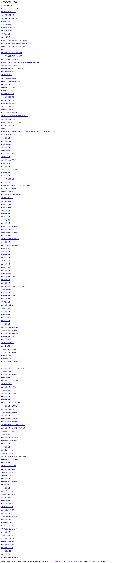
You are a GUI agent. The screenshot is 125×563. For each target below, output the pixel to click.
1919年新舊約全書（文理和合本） (11, 374)
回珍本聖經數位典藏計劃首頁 (9, 557)
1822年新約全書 (5, 34)
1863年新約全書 (5, 147)
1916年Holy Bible (6, 365)
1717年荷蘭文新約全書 (7, 15)
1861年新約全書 (5, 138)
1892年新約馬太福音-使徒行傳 (10, 239)
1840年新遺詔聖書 (6, 75)
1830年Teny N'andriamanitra (8, 49)
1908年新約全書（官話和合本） (10, 330)
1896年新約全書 (5, 251)
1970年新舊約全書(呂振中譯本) (10, 529)
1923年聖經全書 (5, 390)
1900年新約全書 (5, 283)
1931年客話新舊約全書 (7, 431)
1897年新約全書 (5, 254)
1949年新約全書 (5, 478)
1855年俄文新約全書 (7, 109)
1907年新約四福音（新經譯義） (10, 327)
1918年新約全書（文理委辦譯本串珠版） (13, 368)
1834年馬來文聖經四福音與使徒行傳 (11, 56)
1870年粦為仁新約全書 (7, 179)
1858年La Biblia (5, 128)
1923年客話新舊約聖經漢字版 (9, 380)
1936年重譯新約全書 (7, 450)
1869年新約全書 (5, 176)
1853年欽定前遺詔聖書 (7, 97)
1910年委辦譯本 (5, 346)
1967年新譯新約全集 (7, 526)
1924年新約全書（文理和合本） (10, 393)
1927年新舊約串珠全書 (7, 409)
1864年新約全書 (5, 157)
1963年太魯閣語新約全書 (8, 522)
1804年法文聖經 (5, 21)
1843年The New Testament (8, 78)
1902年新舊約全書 (6, 289)
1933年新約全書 (5, 434)
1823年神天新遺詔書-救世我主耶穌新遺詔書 (14, 40)
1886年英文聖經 (5, 220)
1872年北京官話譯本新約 (8, 188)
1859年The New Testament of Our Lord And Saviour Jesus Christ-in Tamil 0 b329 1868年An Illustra (28, 131)
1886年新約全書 (5, 217)
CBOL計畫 (69, 561)
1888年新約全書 (5, 229)
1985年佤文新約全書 (7, 548)
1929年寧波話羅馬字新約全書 (9, 421)
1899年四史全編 (5, 280)
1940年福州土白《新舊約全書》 (10, 459)
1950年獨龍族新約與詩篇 (8, 494)
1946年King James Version (8, 469)
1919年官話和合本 (6, 371)
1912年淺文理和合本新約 (8, 352)
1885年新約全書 (5, 210)
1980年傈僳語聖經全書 (7, 541)
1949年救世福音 (5, 485)
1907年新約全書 (5, 321)
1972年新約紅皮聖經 (7, 535)
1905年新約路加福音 (7, 305)
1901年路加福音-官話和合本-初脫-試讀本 (13, 286)
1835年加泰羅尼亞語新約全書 (9, 59)
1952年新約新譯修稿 (7, 503)
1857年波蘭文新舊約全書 (8, 119)
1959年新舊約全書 (6, 519)
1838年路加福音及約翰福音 (9, 65)
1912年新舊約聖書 (6, 355)
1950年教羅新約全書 (7, 491)
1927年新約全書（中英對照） (9, 418)
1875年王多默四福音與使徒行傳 (10, 194)
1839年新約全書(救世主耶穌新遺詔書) (12, 68)
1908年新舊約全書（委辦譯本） (10, 333)
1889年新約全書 (5, 235)
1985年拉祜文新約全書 (7, 544)
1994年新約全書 (5, 554)
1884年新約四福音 (6, 207)
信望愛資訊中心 (59, 561)
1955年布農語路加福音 (7, 510)
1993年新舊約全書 (6, 551)
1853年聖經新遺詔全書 (7, 100)
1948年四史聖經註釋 (7, 472)
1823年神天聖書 (5, 37)
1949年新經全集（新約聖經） (9, 481)
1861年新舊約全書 (6, 135)
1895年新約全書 (5, 248)
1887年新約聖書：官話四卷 (9, 226)
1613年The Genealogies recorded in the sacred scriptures (16, 8)
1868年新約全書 (5, 172)
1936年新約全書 (5, 444)
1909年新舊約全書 (6, 340)
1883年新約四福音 (6, 204)
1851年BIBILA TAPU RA (8, 90)
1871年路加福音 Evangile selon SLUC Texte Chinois (15, 185)
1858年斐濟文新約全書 (7, 125)
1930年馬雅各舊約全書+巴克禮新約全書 (13, 425)
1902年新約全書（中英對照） (9, 295)
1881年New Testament (7, 198)
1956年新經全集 (5, 513)
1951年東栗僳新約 (6, 497)
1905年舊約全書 (5, 302)
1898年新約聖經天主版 (7, 273)
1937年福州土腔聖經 (7, 453)
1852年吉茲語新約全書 (7, 94)
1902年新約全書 (5, 292)
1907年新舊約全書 (6, 317)
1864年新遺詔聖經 (6, 163)
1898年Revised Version (7, 261)
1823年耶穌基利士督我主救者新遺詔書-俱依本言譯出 (16, 43)
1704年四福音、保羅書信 (8, 12)
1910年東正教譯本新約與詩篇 (9, 349)
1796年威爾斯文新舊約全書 (9, 18)
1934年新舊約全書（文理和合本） (11, 440)
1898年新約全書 (5, 264)
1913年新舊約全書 (6, 358)
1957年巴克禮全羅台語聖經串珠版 (11, 516)
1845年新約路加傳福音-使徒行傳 (10, 81)
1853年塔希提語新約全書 (8, 103)
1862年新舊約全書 (6, 144)
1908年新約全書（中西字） (9, 336)
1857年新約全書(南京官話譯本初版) (11, 122)
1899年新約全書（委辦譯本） (9, 276)
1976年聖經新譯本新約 (7, 538)
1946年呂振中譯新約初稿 (8, 466)
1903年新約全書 (5, 299)
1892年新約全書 (5, 242)
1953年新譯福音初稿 (7, 507)
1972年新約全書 (5, 532)
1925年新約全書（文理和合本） (10, 406)
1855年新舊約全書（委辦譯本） (10, 113)
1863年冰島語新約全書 (7, 153)
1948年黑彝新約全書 (7, 475)
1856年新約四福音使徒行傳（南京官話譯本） (14, 116)
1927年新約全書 (5, 415)
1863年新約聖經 (5, 150)
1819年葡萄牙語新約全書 (8, 27)
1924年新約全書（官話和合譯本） (11, 403)
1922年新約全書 (5, 377)
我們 (106, 561)
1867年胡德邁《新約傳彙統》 (9, 169)
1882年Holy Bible (6, 201)
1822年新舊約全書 (6, 31)
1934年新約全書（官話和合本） (10, 437)
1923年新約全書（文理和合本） (10, 387)
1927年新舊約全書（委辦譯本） (10, 412)
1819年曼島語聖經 (6, 24)
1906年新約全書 (5, 308)
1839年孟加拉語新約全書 (8, 72)
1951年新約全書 (5, 500)
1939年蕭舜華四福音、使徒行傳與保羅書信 (14, 456)
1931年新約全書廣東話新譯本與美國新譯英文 (14, 428)
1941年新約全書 (5, 462)
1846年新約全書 (5, 84)
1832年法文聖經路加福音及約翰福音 (11, 53)
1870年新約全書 (5, 182)
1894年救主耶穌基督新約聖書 (9, 245)
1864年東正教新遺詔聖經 (8, 160)
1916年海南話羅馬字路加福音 (9, 362)
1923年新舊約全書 (6, 384)
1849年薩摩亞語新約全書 (8, 87)
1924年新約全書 (5, 396)
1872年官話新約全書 (7, 191)
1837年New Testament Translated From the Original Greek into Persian (20, 62)
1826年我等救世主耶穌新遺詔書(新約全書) (13, 46)
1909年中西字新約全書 (7, 343)
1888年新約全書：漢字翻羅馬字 (10, 232)
